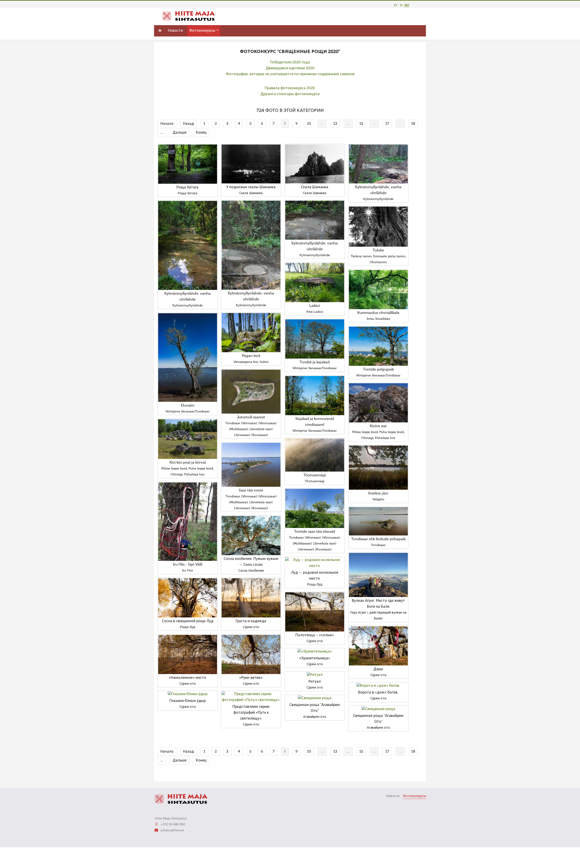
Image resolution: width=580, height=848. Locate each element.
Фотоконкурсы (202, 31)
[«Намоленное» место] (188, 654)
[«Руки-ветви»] (251, 654)
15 (361, 124)
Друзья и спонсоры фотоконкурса (290, 94)
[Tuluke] (378, 226)
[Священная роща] (315, 698)
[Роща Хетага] (188, 164)
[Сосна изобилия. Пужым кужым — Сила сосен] (251, 536)
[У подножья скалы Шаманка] (251, 164)
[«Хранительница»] (315, 651)
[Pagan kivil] (251, 333)
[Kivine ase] (378, 403)
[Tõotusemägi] (315, 455)
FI (401, 5)
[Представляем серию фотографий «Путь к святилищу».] (251, 697)
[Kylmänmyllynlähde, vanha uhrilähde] (378, 164)
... (161, 133)
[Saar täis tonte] (251, 464)
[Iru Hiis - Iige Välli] (188, 521)
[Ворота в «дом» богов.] (378, 685)
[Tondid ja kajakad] (315, 339)
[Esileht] (188, 20)
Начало (167, 124)
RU (407, 5)
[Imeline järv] (378, 467)
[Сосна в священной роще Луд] (188, 598)
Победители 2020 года (290, 62)
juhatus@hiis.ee (172, 830)
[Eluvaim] (188, 357)
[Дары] (378, 646)
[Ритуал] (315, 675)
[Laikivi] (315, 283)
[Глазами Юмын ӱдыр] (188, 694)
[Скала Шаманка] (315, 164)
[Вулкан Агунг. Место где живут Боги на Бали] (378, 574)
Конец (201, 133)
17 (387, 124)
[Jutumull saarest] (251, 391)
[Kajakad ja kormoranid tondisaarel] (315, 396)
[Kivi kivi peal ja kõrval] (188, 439)
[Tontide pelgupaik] (378, 346)
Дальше (179, 133)
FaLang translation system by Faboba (173, 775)
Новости (175, 31)
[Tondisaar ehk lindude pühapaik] (378, 521)
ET (395, 5)
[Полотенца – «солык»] (315, 612)
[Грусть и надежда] (251, 598)
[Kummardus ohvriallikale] (378, 290)
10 (309, 124)
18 (413, 124)
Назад (188, 124)
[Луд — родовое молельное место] (315, 563)
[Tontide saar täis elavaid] (315, 508)
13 (335, 124)
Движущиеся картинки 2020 (290, 68)
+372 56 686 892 (173, 824)
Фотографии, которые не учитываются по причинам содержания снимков (290, 74)
